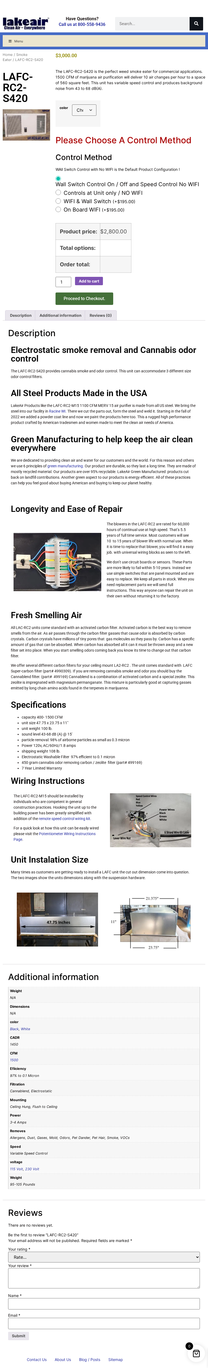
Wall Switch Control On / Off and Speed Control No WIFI (127, 184)
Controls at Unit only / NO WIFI (103, 193)
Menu (18, 41)
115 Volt (16, 1169)
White (25, 1029)
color (64, 108)
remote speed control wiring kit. (65, 818)
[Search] (196, 23)
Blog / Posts (89, 1359)
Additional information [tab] (61, 315)
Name (15, 1296)
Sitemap (115, 1359)
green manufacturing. (65, 466)
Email (14, 1315)
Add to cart (89, 281)
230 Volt (32, 1169)
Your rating (19, 1249)
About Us (63, 1359)
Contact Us (37, 1359)
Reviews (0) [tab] (101, 315)
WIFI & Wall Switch (99, 201)
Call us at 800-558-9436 (82, 24)
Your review (20, 1266)
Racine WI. (58, 411)
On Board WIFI (94, 209)
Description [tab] (21, 315)
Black (14, 1029)
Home (8, 55)
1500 (14, 1060)
